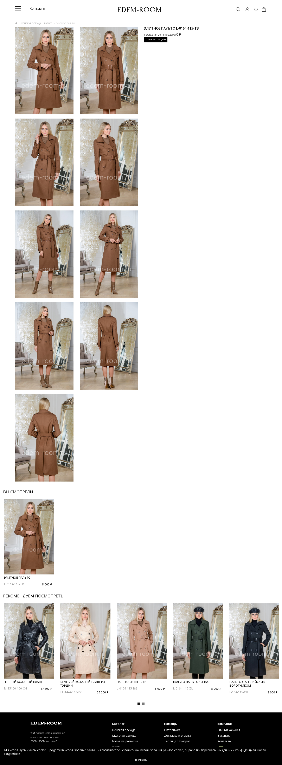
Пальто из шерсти (132, 682)
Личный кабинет (228, 730)
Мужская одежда (124, 735)
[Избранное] (254, 10)
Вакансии (224, 735)
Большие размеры (125, 741)
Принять (141, 760)
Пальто (48, 23)
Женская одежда (31, 23)
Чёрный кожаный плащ (23, 682)
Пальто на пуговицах (191, 682)
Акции (116, 747)
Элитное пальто (17, 577)
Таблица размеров (177, 741)
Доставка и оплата (177, 735)
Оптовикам (172, 730)
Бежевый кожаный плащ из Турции (82, 683)
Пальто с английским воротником (247, 683)
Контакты (224, 741)
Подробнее (12, 754)
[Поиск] (236, 10)
